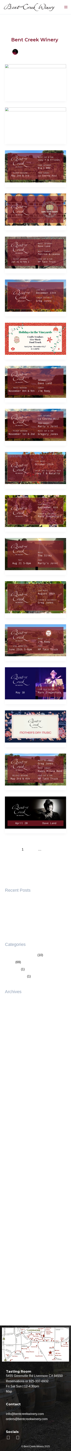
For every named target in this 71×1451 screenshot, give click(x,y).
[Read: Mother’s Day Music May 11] (35, 726)
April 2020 (12, 1293)
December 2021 (16, 1236)
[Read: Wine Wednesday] (35, 640)
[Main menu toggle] (66, 7)
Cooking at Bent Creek (21, 955)
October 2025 (14, 1052)
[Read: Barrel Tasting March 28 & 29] (35, 209)
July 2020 (12, 1279)
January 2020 (14, 1300)
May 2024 (12, 1144)
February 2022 (15, 1229)
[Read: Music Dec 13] (35, 295)
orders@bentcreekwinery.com (27, 1419)
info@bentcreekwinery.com (25, 1414)
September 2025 (16, 1059)
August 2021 (14, 1250)
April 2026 (12, 1016)
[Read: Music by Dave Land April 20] (35, 812)
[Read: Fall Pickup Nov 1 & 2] (35, 424)
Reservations (15, 1381)
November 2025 (16, 1045)
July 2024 (12, 1130)
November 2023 (16, 1158)
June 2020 (12, 1286)
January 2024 (14, 1151)
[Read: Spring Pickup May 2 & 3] (35, 166)
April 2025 (12, 1087)
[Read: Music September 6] (35, 510)
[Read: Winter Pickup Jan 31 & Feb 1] (35, 252)
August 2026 (14, 1002)
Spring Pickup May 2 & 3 (22, 915)
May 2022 (12, 1215)
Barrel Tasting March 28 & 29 (25, 922)
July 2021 (12, 1257)
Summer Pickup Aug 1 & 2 (23, 908)
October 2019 (14, 1314)
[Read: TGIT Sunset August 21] (35, 554)
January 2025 (14, 1101)
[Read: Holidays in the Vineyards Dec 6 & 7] (35, 338)
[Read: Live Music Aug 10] (35, 597)
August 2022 (14, 1208)
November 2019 (16, 1307)
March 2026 (13, 1023)
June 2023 (12, 1179)
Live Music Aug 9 (17, 901)
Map (9, 1391)
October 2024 (14, 1115)
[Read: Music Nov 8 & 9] (35, 381)
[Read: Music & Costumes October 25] (35, 467)
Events (10, 962)
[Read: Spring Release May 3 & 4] (35, 769)
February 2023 (15, 1193)
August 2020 (14, 1271)
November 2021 (16, 1243)
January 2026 (14, 1030)
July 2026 (12, 1009)
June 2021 (12, 1264)
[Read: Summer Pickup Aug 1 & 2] (35, 123)
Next (35, 857)
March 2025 (13, 1094)
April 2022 (12, 1222)
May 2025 (12, 1080)
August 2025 (14, 1066)
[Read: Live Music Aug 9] (35, 80)
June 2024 (12, 1137)
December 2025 (16, 1037)
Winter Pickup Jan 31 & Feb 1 (26, 929)
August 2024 (14, 1123)
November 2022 (16, 1201)
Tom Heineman (15, 976)
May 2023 (12, 1186)
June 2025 (12, 1073)
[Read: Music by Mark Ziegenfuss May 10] (35, 683)
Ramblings (12, 969)
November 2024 (16, 1108)
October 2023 (14, 1165)
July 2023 (12, 1172)
